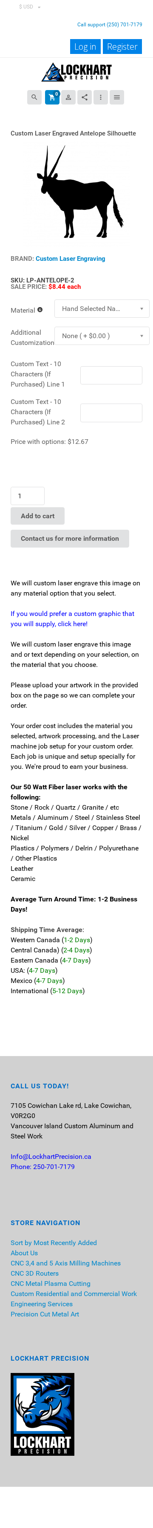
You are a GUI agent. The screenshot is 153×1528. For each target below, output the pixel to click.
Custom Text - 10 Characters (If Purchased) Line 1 (38, 374)
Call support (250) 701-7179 (109, 25)
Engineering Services (42, 1304)
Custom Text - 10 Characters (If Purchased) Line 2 (38, 412)
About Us (24, 1253)
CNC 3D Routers (35, 1273)
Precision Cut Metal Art (45, 1314)
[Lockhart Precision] (76, 71)
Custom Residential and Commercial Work (74, 1294)
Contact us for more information (70, 538)
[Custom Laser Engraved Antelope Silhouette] (76, 193)
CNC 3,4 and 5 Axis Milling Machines (66, 1263)
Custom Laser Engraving (70, 259)
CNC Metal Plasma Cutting (51, 1283)
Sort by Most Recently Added (54, 1243)
